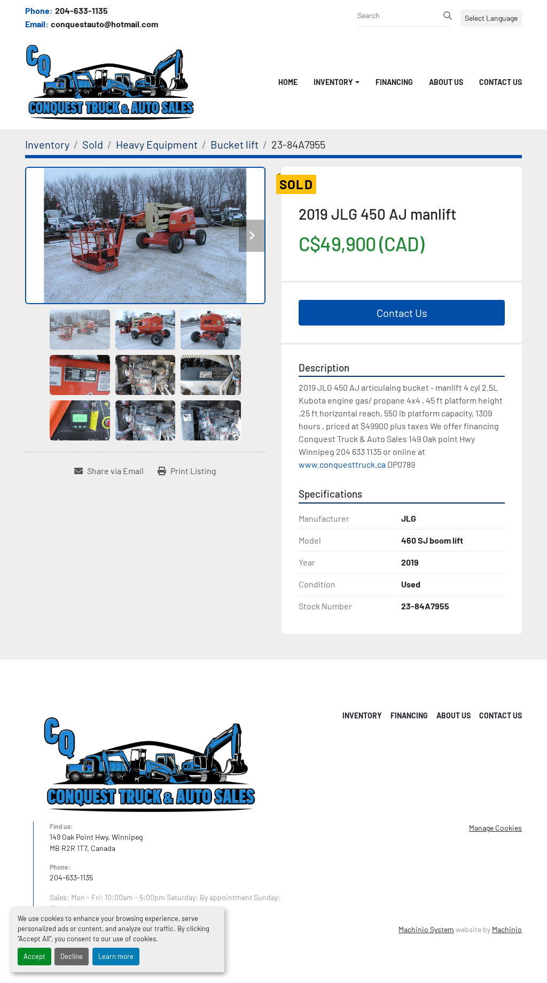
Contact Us (500, 82)
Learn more (116, 956)
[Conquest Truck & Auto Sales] (149, 763)
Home (288, 82)
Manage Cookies (495, 827)
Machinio (507, 929)
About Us (446, 82)
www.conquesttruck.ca (342, 464)
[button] (337, 82)
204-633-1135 (81, 10)
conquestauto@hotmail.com (104, 24)
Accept (34, 956)
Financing (394, 82)
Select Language (491, 17)
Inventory (333, 82)
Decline (71, 956)
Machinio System (426, 929)
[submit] (447, 15)
